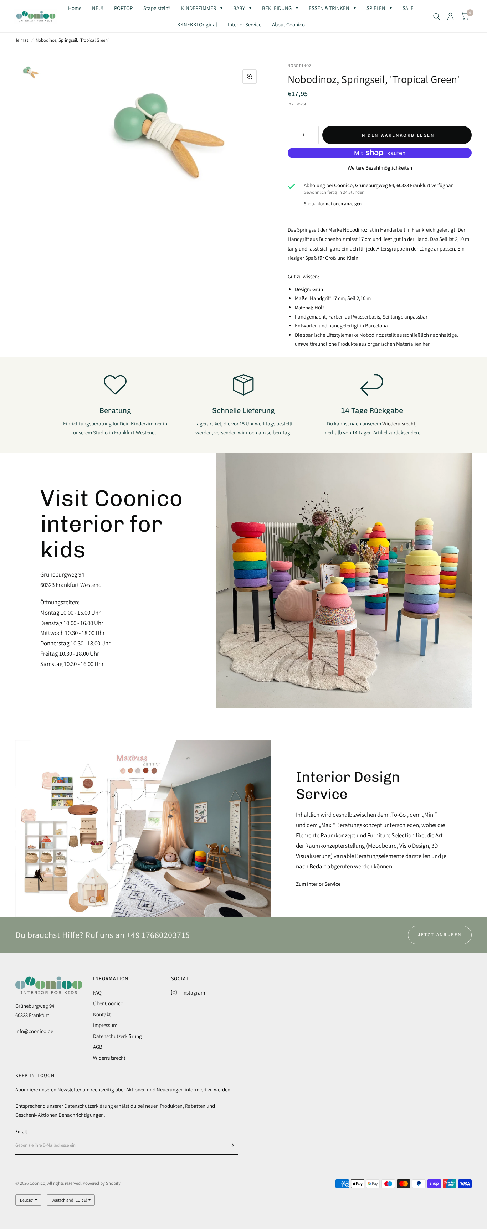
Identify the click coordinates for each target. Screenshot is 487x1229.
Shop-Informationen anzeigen (333, 203)
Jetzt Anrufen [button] (440, 934)
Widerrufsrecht (109, 1057)
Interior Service (244, 24)
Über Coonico (108, 1003)
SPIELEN (375, 8)
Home (74, 8)
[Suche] (437, 16)
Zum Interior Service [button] (318, 884)
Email (21, 1132)
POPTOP (123, 8)
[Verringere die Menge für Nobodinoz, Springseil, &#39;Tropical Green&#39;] (293, 135)
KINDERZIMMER (198, 8)
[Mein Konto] (450, 16)
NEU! (97, 8)
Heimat (21, 40)
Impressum (105, 1025)
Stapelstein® (156, 8)
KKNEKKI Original (197, 24)
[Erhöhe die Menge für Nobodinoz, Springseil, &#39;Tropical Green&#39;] (313, 135)
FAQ (97, 992)
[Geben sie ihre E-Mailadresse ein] (231, 1145)
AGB (97, 1046)
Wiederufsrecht (398, 423)
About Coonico (288, 24)
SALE (408, 8)
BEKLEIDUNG (277, 8)
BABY (239, 8)
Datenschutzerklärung (117, 1036)
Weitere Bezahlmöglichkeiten (380, 167)
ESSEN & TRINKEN (329, 8)
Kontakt (102, 1014)
